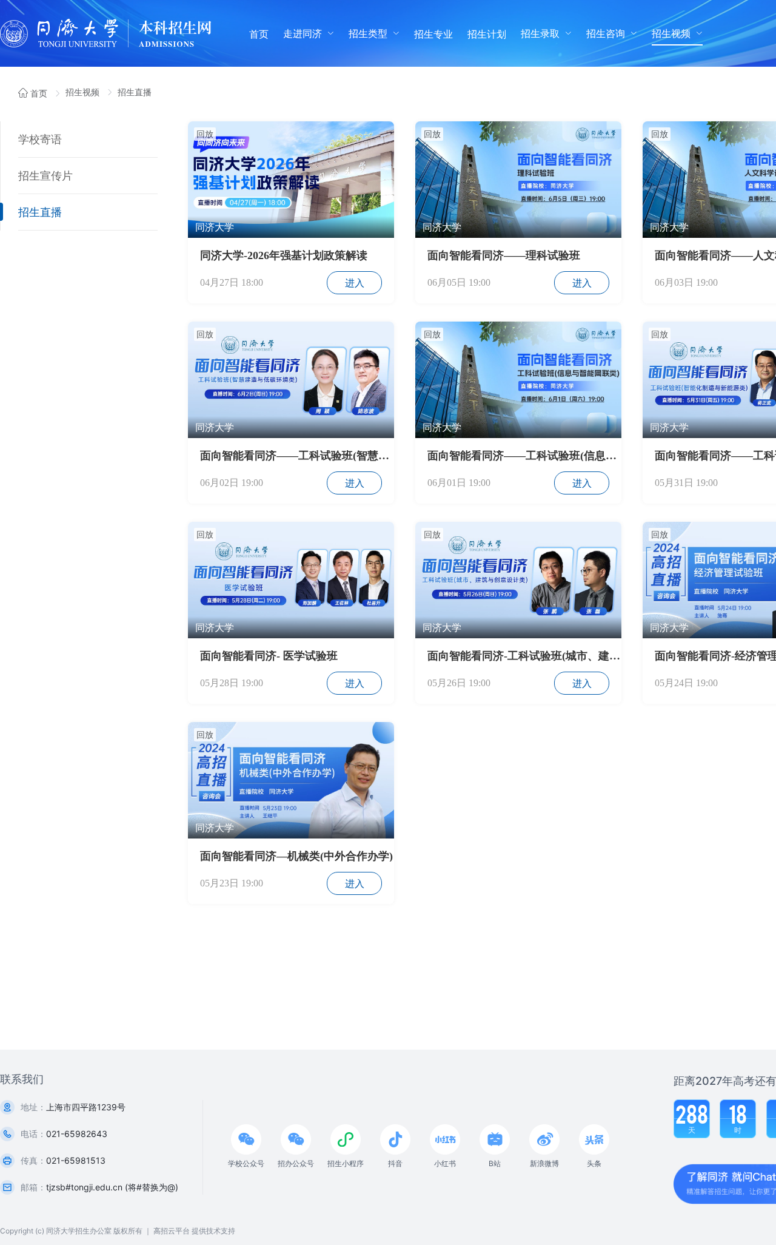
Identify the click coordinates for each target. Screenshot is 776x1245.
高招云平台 (171, 1230)
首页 (259, 34)
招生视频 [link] (83, 92)
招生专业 (433, 34)
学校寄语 (40, 139)
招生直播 (40, 212)
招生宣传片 (45, 175)
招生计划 (486, 34)
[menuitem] (259, 33)
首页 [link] (39, 93)
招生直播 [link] (135, 92)
